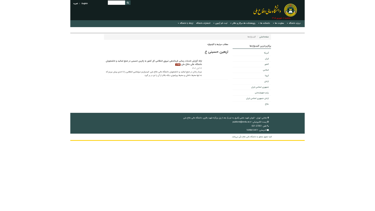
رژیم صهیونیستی (262, 92)
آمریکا (266, 53)
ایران (267, 58)
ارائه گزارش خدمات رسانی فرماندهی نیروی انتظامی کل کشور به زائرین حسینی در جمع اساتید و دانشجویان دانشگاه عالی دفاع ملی (154, 62)
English (85, 3)
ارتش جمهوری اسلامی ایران (257, 98)
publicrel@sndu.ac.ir (242, 122)
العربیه (75, 3)
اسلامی (266, 70)
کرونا (267, 75)
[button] (293, 23)
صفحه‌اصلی (264, 36)
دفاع (267, 104)
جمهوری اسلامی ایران (260, 87)
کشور (267, 64)
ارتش (266, 81)
